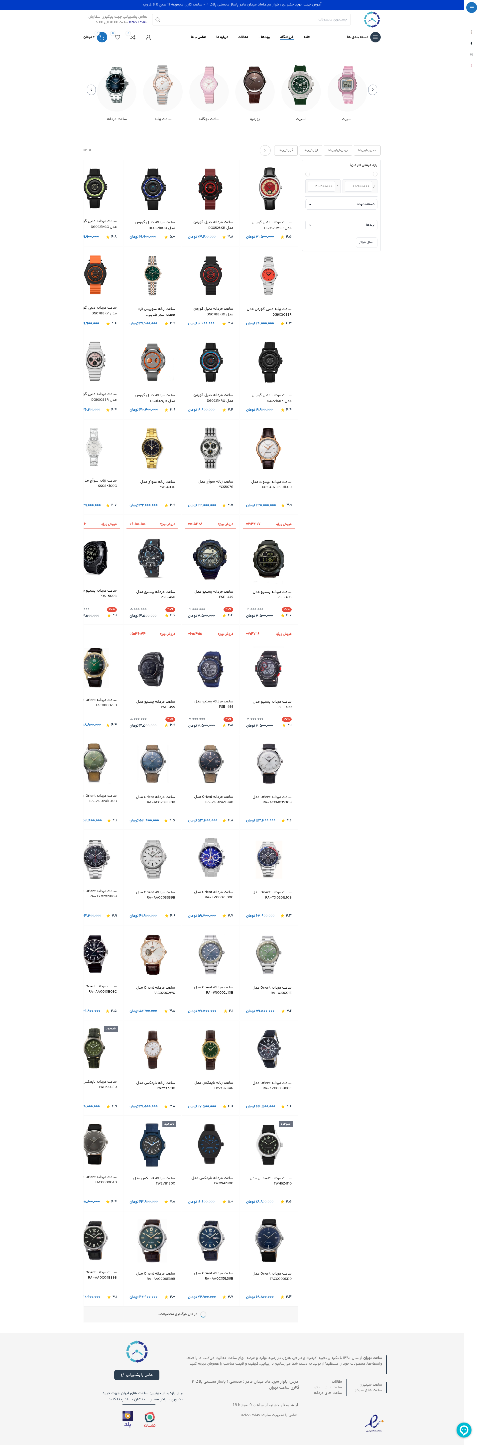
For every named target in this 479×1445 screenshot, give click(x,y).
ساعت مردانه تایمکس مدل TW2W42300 (212, 1180)
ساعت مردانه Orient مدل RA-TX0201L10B (272, 895)
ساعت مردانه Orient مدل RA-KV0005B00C (272, 1085)
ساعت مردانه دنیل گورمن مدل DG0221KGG (97, 224)
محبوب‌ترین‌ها (367, 150)
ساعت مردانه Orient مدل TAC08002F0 (97, 702)
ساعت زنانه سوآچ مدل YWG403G (157, 484)
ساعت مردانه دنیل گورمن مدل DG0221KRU (213, 398)
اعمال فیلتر (366, 242)
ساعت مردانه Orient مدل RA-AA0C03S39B (155, 895)
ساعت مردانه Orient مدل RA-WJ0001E (272, 990)
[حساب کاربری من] (148, 37)
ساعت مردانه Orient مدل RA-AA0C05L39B (213, 1276)
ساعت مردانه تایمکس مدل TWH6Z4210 (96, 1084)
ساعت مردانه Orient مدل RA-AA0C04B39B (97, 1275)
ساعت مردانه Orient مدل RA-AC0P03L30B (155, 799)
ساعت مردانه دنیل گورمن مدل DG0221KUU (155, 225)
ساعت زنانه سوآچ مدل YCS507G (215, 484)
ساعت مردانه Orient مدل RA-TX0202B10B (97, 893)
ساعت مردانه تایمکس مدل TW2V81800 (154, 1181)
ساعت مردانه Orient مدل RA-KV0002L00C (213, 894)
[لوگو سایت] (372, 20)
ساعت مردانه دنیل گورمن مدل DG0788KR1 (213, 311)
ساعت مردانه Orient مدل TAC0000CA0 (97, 1179)
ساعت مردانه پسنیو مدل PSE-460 (155, 594)
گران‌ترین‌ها (286, 150)
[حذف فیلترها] (265, 150)
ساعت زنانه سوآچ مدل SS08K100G (99, 483)
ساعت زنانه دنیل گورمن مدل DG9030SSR (269, 312)
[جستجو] (158, 19)
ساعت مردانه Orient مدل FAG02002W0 (155, 990)
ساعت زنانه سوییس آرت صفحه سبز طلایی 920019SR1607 (156, 312)
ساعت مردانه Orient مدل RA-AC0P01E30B (97, 798)
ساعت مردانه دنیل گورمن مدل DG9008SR (97, 397)
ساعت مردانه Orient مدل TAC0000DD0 (272, 1276)
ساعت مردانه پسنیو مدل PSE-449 (213, 594)
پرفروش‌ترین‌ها (338, 150)
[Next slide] (91, 90)
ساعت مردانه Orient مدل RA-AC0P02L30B (213, 799)
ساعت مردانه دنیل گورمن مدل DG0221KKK (272, 398)
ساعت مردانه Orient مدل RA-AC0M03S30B (272, 799)
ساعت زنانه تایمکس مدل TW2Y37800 (213, 1085)
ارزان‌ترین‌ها (311, 150)
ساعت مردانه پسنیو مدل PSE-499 (272, 704)
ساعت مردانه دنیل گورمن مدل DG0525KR (213, 225)
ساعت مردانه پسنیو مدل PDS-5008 (97, 593)
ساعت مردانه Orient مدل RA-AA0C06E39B (155, 1276)
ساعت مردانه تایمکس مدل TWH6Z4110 (271, 1181)
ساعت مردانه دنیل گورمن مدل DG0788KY (97, 310)
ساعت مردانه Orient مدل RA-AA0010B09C (97, 989)
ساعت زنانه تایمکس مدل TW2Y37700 (155, 1085)
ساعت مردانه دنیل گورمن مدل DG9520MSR (272, 225)
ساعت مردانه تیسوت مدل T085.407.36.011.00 (271, 484)
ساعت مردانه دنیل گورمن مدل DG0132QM (155, 398)
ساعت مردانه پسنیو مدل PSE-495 (272, 594)
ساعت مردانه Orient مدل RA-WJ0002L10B (213, 990)
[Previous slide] (372, 90)
